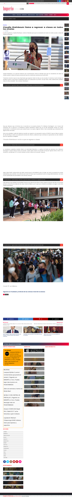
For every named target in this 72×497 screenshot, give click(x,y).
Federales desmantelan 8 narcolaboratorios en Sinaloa (32, 335)
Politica (19, 14)
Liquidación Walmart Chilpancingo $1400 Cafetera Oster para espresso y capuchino (12, 421)
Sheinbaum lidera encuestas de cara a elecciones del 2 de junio (22, 144)
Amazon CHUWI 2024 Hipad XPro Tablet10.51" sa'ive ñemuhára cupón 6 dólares (12, 411)
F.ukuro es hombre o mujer (10, 18)
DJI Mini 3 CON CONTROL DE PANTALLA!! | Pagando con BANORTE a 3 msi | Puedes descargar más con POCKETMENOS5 (12, 400)
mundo (5, 442)
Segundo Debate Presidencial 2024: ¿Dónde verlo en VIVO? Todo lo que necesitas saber (27, 245)
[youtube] (66, 1)
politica (5, 25)
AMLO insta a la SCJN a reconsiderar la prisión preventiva (52, 335)
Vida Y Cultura (39, 14)
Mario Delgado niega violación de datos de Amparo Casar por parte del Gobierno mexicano (12, 335)
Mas (55, 14)
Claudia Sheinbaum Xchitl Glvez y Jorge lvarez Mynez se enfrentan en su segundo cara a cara (28, 179)
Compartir (11, 319)
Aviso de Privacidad (25, 496)
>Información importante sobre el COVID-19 (31, 1)
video (5, 453)
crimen (5, 431)
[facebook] (58, 1)
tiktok (5, 450)
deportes (6, 433)
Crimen (51, 14)
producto (6, 446)
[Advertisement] (48, 9)
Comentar (56, 319)
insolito (5, 439)
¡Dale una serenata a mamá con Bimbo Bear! (13, 390)
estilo (5, 437)
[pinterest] (64, 1)
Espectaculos (31, 14)
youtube (5, 457)
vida (5, 452)
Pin (41, 319)
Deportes (24, 14)
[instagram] (62, 1)
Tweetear (26, 319)
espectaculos (16, 3)
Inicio (14, 14)
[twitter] (60, 1)
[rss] (68, 1)
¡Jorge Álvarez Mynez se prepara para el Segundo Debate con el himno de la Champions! (27, 85)
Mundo (46, 14)
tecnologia (6, 448)
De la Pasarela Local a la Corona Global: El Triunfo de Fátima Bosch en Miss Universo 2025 (36, 3)
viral (5, 455)
